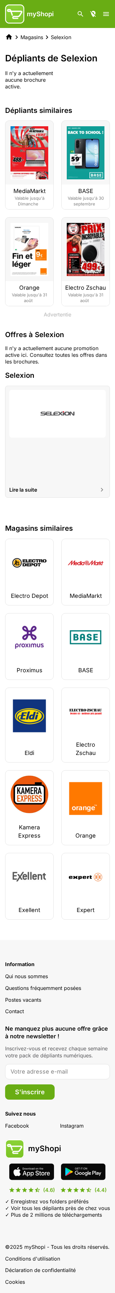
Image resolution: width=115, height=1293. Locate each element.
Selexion (61, 37)
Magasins (31, 37)
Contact (14, 1011)
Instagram (72, 1126)
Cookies (15, 1282)
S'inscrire (30, 1092)
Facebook (17, 1126)
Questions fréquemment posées (43, 988)
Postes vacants (23, 1000)
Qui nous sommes (26, 976)
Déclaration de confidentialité (40, 1270)
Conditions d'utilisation (32, 1258)
